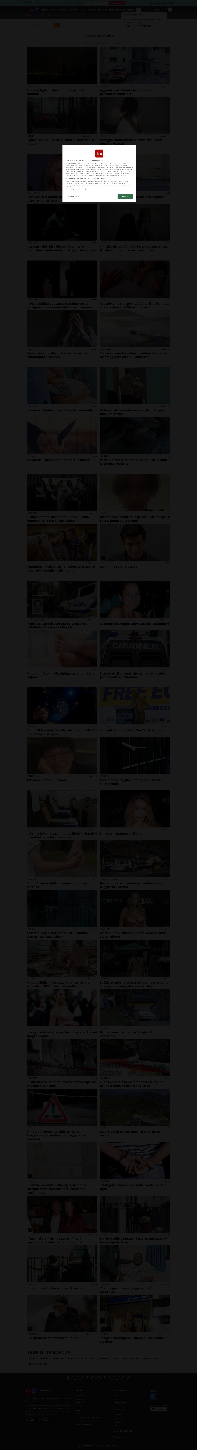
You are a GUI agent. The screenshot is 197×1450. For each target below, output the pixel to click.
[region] (99, 173)
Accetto (125, 196)
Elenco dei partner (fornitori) (76, 189)
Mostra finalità (73, 196)
